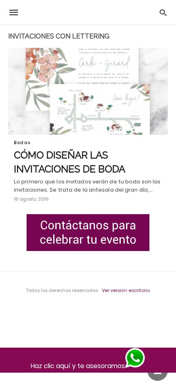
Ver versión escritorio (126, 290)
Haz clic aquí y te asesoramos (78, 366)
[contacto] (88, 232)
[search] (163, 12)
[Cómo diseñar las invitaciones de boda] (88, 91)
